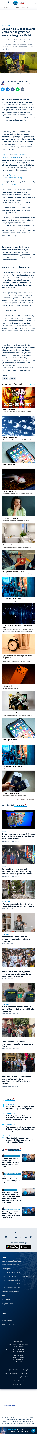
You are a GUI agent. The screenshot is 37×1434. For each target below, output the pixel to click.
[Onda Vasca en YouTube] (16, 1237)
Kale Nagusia (6, 1269)
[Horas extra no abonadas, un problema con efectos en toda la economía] (18, 922)
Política (4, 1074)
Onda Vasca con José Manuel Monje (14, 1272)
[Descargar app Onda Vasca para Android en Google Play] (12, 1247)
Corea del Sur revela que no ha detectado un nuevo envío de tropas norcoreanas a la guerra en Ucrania (17, 871)
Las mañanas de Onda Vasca (12, 1261)
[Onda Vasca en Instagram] (21, 1237)
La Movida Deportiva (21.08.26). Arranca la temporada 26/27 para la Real (11, 1180)
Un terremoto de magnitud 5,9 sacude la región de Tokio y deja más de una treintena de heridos (18, 836)
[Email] (22, 89)
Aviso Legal (24, 1370)
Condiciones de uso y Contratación (18, 1377)
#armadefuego (19, 155)
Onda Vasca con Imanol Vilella (12, 1284)
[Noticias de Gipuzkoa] (22, 1401)
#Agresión (5, 155)
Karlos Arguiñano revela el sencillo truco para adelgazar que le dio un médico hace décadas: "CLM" (18, 1118)
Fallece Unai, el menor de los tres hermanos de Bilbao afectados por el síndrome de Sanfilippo (19, 1140)
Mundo (4, 831)
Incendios (16, 7)
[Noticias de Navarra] (26, 1405)
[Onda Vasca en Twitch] (26, 1237)
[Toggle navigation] (2, 2)
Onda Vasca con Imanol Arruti (12, 1280)
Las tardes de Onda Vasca (11, 1265)
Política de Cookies (26, 1373)
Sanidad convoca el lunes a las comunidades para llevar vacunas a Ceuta (17, 1044)
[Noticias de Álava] (9, 1405)
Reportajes (6, 1300)
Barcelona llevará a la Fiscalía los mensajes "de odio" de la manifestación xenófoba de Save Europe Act (16, 1080)
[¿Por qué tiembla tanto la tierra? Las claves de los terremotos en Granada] (18, 889)
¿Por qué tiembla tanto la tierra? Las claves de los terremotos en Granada (18, 905)
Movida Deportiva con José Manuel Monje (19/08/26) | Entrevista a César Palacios (11, 1215)
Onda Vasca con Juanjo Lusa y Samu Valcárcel (18, 1276)
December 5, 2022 (9, 184)
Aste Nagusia (6, 7)
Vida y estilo (10, 1113)
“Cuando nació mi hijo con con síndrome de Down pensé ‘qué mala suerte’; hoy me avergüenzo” (20, 1129)
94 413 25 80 (20, 1346)
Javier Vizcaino (7, 1321)
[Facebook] (13, 89)
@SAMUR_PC (16, 157)
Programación (7, 1304)
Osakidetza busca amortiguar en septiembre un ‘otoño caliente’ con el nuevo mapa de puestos (18, 974)
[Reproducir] (25, 1159)
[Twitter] (3, 89)
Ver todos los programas (10, 1292)
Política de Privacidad (11, 1373)
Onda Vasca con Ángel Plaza (11, 1288)
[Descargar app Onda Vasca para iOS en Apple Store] (25, 1247)
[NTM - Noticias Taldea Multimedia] (18, 1395)
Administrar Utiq (19, 1380)
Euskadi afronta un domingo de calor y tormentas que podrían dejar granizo (20, 1108)
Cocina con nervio (8, 1325)
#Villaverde (6, 157)
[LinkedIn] (8, 89)
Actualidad (6, 901)
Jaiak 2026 (25, 7)
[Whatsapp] (18, 89)
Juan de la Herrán (8, 1317)
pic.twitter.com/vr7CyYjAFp (12, 177)
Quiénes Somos (13, 1370)
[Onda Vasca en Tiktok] (31, 1237)
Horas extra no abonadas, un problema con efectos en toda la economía (16, 939)
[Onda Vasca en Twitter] (6, 1237)
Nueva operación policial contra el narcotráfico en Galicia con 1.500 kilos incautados (18, 1009)
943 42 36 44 (20, 1352)
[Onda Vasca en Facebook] (11, 1237)
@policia (12, 175)
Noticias (5, 1295)
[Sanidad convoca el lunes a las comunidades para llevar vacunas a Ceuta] (18, 1027)
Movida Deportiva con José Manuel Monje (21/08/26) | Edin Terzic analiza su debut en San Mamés (10, 1162)
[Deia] (7, 1401)
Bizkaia (8, 1136)
